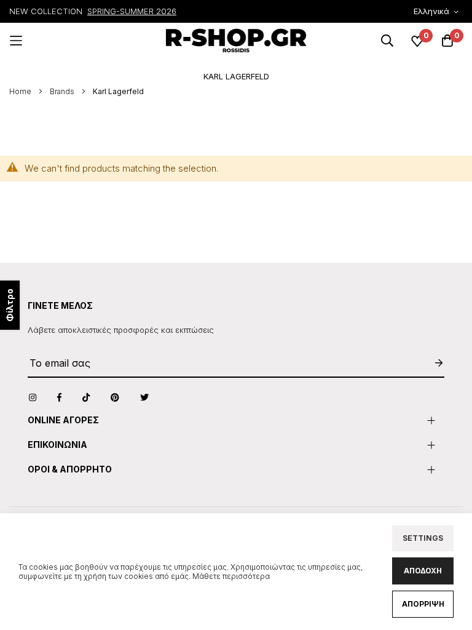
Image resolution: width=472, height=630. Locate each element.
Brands (63, 91)
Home (21, 91)
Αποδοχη (423, 570)
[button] (438, 12)
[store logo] (236, 40)
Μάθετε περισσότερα (231, 576)
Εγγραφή (432, 363)
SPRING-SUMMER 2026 (131, 11)
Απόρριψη (423, 603)
